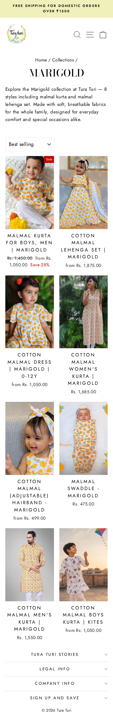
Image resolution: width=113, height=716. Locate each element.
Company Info (55, 683)
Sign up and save (55, 698)
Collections (63, 60)
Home (41, 60)
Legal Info (55, 669)
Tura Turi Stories (55, 654)
